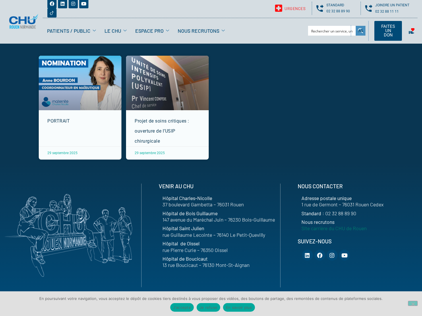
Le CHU (112, 31)
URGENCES (294, 8)
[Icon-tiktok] (52, 13)
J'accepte (182, 307)
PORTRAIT (58, 121)
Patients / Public (68, 31)
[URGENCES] (278, 8)
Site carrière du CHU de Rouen (334, 228)
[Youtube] (344, 255)
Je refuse (208, 307)
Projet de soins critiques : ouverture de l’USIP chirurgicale (162, 131)
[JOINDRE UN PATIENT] (368, 8)
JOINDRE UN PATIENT (392, 5)
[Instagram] (332, 255)
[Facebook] (319, 255)
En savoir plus (239, 307)
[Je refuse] (413, 303)
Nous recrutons (198, 31)
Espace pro (149, 31)
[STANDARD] (320, 8)
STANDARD (335, 5)
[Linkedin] (307, 255)
